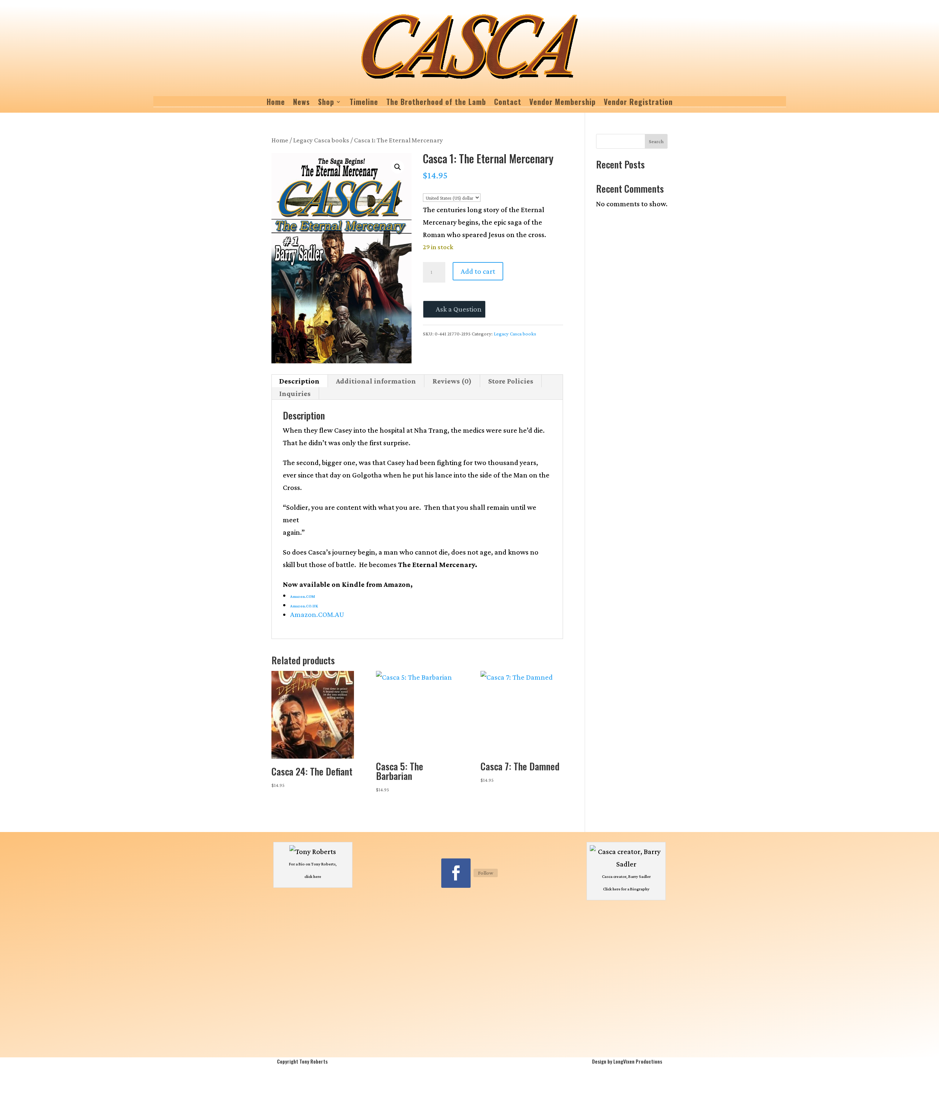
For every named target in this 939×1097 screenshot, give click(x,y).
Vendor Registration (638, 103)
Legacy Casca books (321, 140)
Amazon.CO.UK (304, 606)
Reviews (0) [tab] (452, 381)
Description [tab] (299, 381)
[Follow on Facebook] (456, 873)
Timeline (364, 103)
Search (656, 141)
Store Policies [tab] (510, 381)
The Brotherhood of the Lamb (436, 103)
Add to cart (478, 271)
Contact (507, 103)
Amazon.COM (302, 596)
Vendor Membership (562, 103)
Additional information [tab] (376, 381)
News (301, 103)
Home (276, 103)
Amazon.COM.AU (317, 614)
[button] (397, 167)
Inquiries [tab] (295, 393)
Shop (326, 103)
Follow (485, 873)
